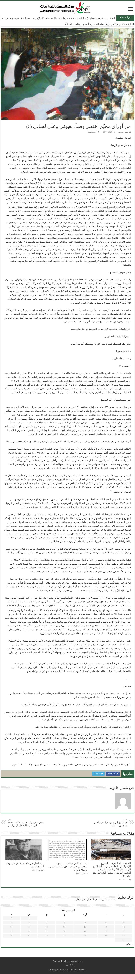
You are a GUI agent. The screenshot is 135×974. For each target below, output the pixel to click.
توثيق (118, 24)
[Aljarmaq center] (65, 7)
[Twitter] (67, 965)
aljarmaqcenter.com (73, 961)
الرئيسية (128, 24)
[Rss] (73, 965)
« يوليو (129, 943)
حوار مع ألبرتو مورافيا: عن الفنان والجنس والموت (110, 823)
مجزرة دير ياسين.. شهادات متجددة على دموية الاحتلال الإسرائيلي (25, 823)
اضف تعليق (92, 132)
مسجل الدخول (94, 899)
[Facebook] (70, 965)
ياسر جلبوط (123, 132)
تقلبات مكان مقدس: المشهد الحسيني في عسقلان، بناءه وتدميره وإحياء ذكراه (67, 866)
